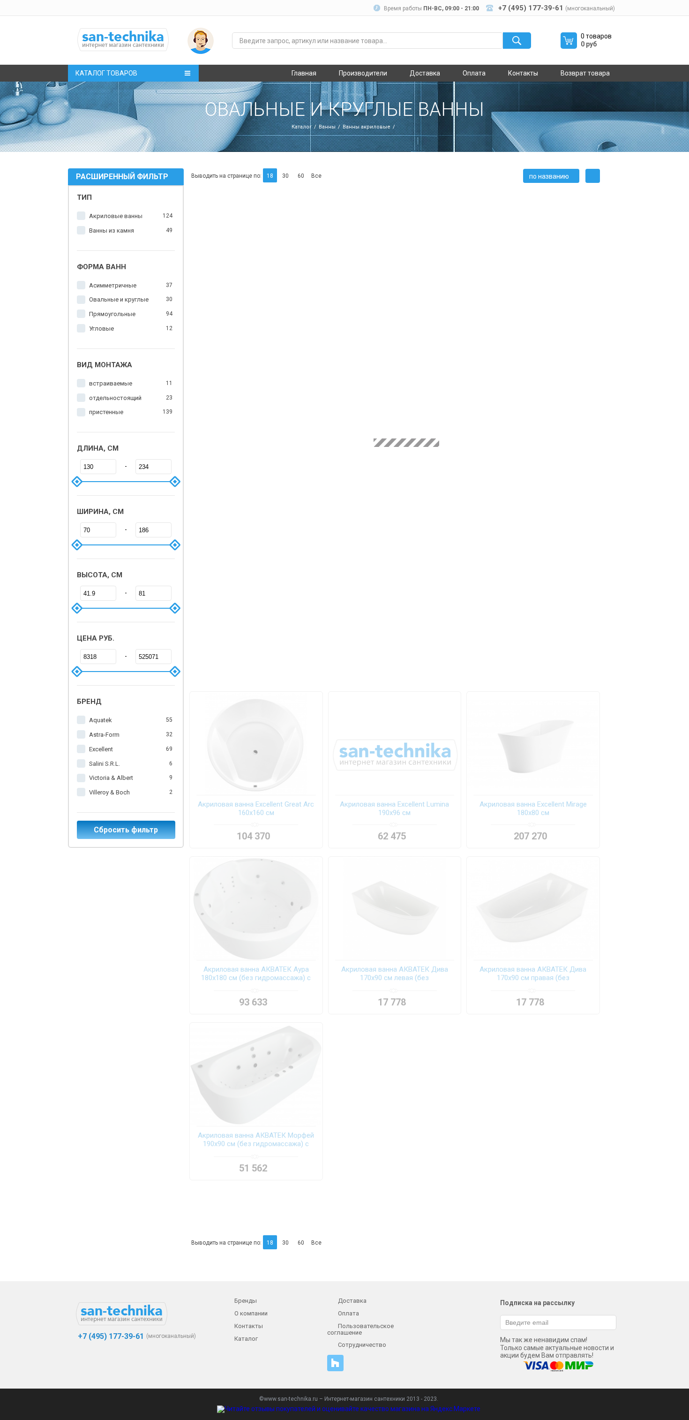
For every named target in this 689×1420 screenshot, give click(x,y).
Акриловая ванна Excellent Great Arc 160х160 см (256, 808)
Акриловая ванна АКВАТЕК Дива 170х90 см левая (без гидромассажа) (394, 974)
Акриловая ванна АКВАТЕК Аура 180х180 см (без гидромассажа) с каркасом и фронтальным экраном (256, 974)
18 (270, 176)
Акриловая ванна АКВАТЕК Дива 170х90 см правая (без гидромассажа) (532, 974)
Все (316, 176)
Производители (363, 73)
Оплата (474, 73)
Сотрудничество (362, 1344)
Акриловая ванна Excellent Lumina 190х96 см (394, 808)
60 (301, 176)
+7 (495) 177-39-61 (110, 1336)
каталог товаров (106, 73)
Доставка (425, 73)
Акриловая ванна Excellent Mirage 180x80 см (533, 808)
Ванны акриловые (366, 127)
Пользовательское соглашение (360, 1329)
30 (285, 176)
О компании (251, 1313)
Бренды (245, 1300)
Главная (304, 73)
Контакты (523, 73)
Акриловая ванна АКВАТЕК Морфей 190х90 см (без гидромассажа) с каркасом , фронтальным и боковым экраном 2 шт (255, 1140)
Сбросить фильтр (126, 829)
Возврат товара (585, 73)
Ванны (327, 127)
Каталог (302, 127)
